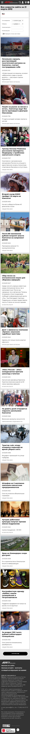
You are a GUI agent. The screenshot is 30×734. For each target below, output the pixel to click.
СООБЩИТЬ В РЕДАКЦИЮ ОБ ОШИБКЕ (13, 670)
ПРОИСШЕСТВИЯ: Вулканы (11, 81)
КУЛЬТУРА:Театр (7, 304)
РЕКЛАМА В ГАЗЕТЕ (7, 668)
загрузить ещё (15, 653)
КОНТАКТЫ (18, 668)
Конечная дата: (6, 30)
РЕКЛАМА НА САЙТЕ (7, 665)
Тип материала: (6, 20)
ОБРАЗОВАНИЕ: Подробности (12, 421)
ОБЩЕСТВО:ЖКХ (7, 169)
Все (3, 14)
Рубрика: (4, 24)
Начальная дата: (6, 27)
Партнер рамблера (16, 725)
